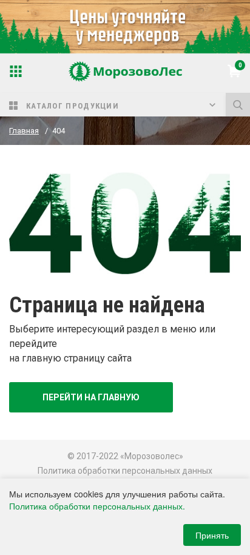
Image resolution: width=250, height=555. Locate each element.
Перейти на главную (91, 397)
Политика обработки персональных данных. (97, 506)
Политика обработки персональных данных (125, 471)
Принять (212, 535)
